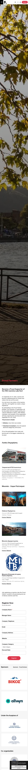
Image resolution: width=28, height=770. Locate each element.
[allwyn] (14, 701)
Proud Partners (23, 667)
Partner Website (6, 517)
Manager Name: (6, 615)
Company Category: (8, 644)
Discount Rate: (6, 650)
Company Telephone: (8, 621)
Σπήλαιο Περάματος (14, 504)
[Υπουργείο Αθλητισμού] (14, 739)
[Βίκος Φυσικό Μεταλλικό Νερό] (14, 680)
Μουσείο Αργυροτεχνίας (14, 536)
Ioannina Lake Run (5, 2)
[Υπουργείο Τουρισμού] (14, 725)
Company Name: (7, 609)
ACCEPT (19, 768)
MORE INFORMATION (19, 766)
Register (25, 2)
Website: (4, 638)
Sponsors (15, 667)
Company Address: (7, 632)
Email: (3, 627)
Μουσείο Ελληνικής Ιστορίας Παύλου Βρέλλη (14, 569)
